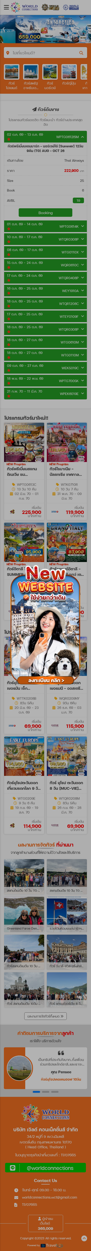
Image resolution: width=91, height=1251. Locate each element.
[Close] (86, 559)
